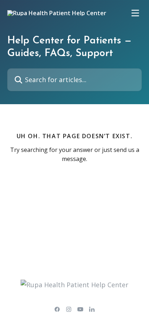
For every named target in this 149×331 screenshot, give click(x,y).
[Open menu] (135, 13)
